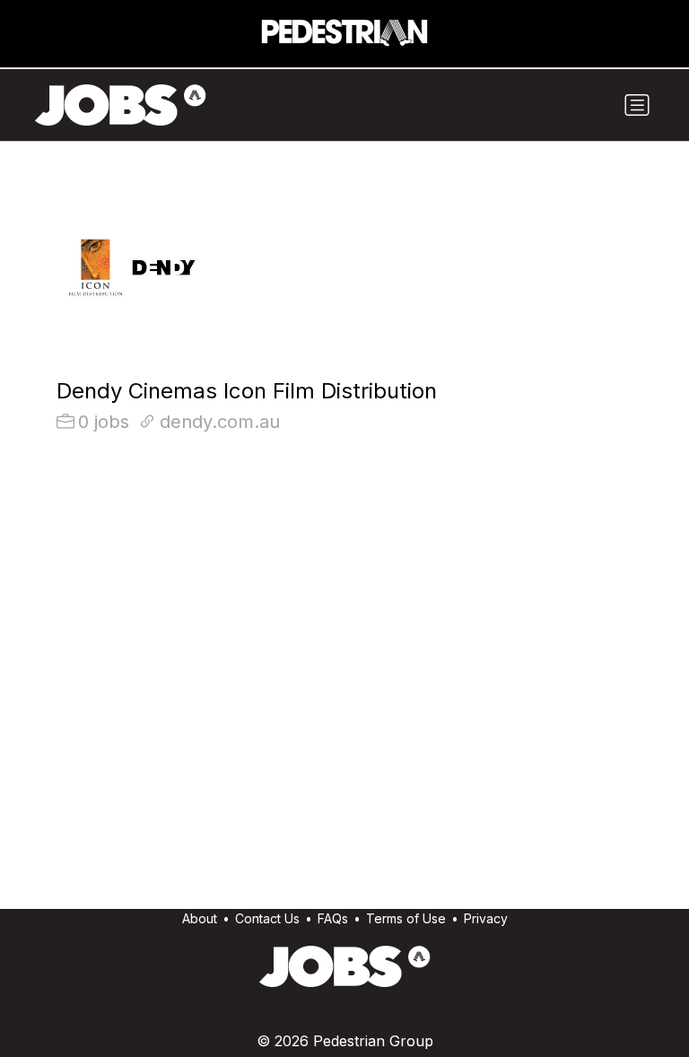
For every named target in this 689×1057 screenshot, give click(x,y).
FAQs (333, 918)
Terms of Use (406, 918)
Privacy (486, 918)
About (199, 918)
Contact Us (267, 918)
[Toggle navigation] (637, 105)
